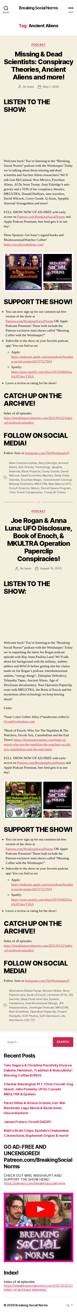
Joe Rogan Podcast (41, 1007)
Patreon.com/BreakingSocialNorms (41, 217)
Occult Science (19, 488)
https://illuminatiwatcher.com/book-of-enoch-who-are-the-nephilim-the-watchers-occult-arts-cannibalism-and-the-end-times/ (37, 744)
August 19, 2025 (50, 568)
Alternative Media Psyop (25, 990)
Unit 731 (29, 1020)
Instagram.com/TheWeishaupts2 (46, 453)
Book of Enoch (36, 995)
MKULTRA (40, 484)
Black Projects (30, 471)
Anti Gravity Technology (34, 467)
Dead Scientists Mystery (37, 475)
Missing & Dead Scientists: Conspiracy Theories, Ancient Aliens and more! (38, 65)
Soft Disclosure (49, 1016)
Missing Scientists (21, 484)
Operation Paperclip (43, 1011)
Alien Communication (23, 463)
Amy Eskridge (48, 463)
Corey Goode (50, 471)
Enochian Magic (31, 479)
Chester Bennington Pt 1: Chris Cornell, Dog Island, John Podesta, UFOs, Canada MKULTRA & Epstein (38, 1089)
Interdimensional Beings (41, 1003)
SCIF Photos (30, 1016)
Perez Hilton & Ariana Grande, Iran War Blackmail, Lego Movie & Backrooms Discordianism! (35, 1108)
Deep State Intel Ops (34, 999)
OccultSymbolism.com (19, 721)
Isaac (30, 86)
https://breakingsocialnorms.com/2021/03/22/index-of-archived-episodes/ (38, 1288)
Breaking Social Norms (38, 8)
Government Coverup (57, 479)
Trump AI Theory (55, 492)
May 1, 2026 (51, 86)
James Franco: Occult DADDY (27, 1122)
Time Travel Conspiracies (26, 492)
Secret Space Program (56, 488)
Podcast (38, 44)
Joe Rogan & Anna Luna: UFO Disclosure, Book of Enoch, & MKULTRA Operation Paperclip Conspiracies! (38, 539)
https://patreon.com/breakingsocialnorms (34, 1183)
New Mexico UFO (60, 484)
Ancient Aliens (52, 990)
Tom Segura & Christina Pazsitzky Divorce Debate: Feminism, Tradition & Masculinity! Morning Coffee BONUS (38, 1070)
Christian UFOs (57, 995)
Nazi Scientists (19, 1011)
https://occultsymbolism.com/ (24, 244)
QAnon (35, 488)
